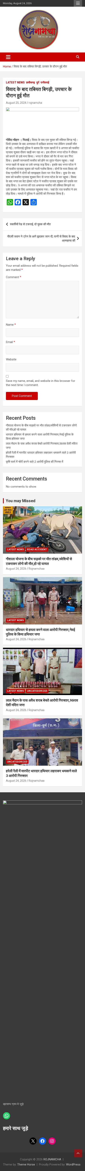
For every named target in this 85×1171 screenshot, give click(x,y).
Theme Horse (26, 1164)
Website (11, 359)
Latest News (15, 82)
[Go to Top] (78, 1153)
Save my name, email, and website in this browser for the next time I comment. (40, 383)
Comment (13, 277)
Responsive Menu (78, 3)
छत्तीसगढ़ (30, 82)
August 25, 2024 (16, 102)
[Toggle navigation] (8, 57)
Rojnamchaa (36, 568)
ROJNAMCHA (52, 1159)
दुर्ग (37, 82)
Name (11, 324)
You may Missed (20, 500)
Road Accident (37, 549)
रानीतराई (45, 82)
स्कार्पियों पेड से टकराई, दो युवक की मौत (30, 224)
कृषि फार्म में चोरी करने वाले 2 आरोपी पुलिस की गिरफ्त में (34, 462)
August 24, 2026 (16, 568)
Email (10, 342)
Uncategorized (37, 691)
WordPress (73, 1164)
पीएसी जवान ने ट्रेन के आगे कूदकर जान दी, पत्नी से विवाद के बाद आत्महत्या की (41, 238)
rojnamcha (35, 102)
